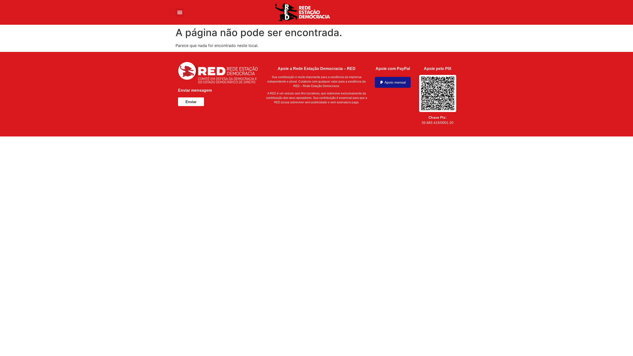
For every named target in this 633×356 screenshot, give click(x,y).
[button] (180, 12)
